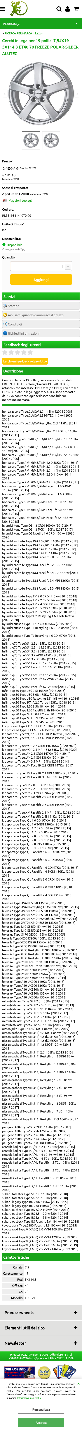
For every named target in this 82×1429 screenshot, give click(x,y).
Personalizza (41, 1409)
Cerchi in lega (11, 24)
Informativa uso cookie (29, 1398)
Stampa (13, 306)
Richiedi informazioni (24, 333)
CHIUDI (78, 1383)
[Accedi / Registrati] (68, 9)
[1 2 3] (41, 266)
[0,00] (76, 9)
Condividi (15, 324)
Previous (5, 94)
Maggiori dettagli (21, 200)
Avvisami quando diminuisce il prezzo (36, 315)
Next (77, 94)
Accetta (41, 1422)
